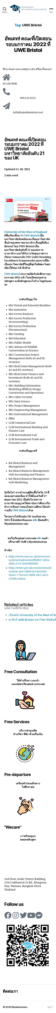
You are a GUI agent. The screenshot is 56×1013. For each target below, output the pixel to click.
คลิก (35, 520)
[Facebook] (7, 915)
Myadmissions (19, 1007)
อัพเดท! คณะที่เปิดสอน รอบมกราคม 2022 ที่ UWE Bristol (28, 44)
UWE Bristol (31, 235)
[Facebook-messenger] (39, 915)
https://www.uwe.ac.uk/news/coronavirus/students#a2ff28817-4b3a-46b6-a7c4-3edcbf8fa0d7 (29, 560)
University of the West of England (25, 232)
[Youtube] (31, 915)
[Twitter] (23, 915)
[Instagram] (15, 915)
